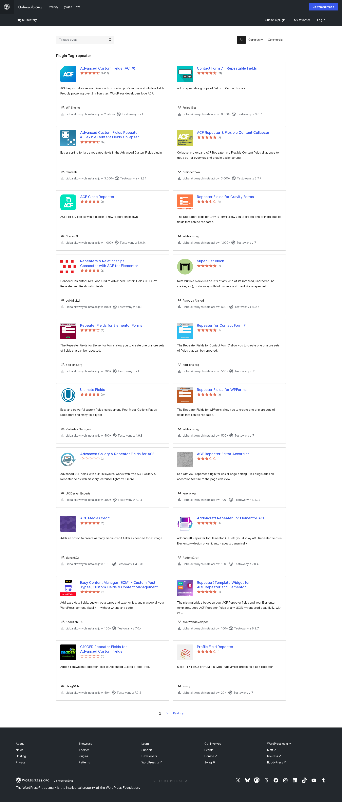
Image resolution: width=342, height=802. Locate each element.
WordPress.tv (152, 762)
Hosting (21, 756)
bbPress (274, 756)
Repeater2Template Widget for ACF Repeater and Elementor (223, 584)
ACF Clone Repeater (97, 197)
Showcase (85, 743)
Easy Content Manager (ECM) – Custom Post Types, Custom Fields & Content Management (119, 584)
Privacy (21, 762)
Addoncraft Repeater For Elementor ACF (231, 518)
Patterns (84, 762)
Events (208, 750)
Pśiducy (178, 713)
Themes (84, 750)
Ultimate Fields (92, 390)
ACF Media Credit (95, 518)
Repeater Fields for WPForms (222, 390)
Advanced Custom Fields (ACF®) (107, 68)
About (20, 743)
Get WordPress (323, 6)
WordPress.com (279, 743)
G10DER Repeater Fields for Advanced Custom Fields (103, 649)
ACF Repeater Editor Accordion (223, 454)
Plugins (83, 756)
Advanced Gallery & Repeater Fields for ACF (117, 454)
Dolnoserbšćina (63, 780)
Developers (149, 756)
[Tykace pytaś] (110, 40)
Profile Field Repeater (215, 647)
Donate (211, 756)
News (19, 750)
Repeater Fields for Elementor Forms (111, 325)
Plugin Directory (26, 20)
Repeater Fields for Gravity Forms (225, 197)
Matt (271, 750)
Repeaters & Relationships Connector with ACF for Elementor (109, 263)
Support (147, 750)
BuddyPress (276, 762)
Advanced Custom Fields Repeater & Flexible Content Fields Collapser (109, 134)
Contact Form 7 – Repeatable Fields (227, 68)
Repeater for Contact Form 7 (221, 325)
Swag (209, 762)
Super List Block (210, 261)
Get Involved (212, 743)
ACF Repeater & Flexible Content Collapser (233, 132)
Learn (145, 743)
